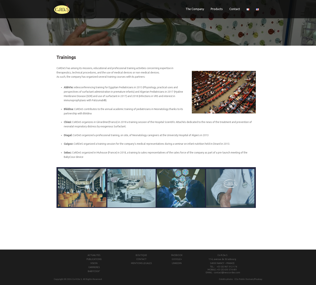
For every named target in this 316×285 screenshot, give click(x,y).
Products (217, 9)
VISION (93, 263)
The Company (195, 9)
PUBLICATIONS (93, 259)
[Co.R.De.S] (62, 8)
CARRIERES (94, 267)
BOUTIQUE (141, 255)
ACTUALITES (94, 255)
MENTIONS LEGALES (141, 263)
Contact (234, 9)
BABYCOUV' (94, 271)
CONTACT (141, 259)
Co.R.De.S (77, 279)
